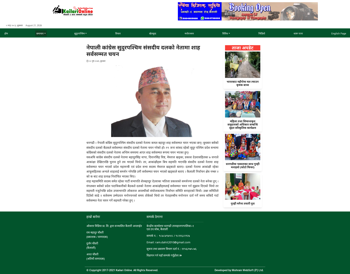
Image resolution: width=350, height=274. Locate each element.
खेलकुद (152, 33)
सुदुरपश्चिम (79, 33)
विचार (118, 33)
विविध (225, 33)
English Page (338, 33)
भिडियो (261, 33)
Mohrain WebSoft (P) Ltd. (248, 270)
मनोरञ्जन (189, 33)
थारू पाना (298, 33)
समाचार (40, 33)
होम (6, 33)
